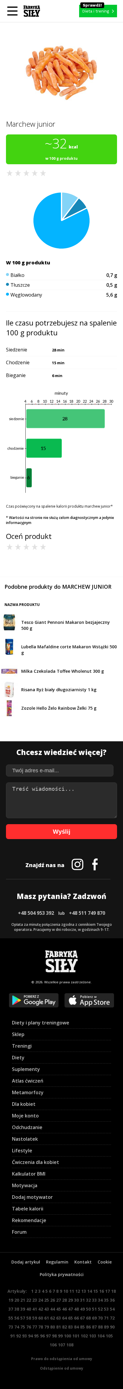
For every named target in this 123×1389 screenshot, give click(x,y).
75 (22, 1327)
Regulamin (57, 1262)
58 (28, 1318)
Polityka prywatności (62, 1274)
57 (22, 1318)
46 (64, 1309)
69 (94, 1318)
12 (77, 1291)
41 (34, 1309)
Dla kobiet (24, 1104)
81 (58, 1327)
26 (52, 1300)
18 (113, 1291)
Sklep (18, 1034)
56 (16, 1318)
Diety (18, 1057)
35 (106, 1300)
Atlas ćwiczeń (27, 1081)
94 (30, 1336)
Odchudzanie (27, 1127)
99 (60, 1336)
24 (40, 1300)
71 (106, 1318)
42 (40, 1309)
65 (70, 1318)
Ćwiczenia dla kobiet (35, 1162)
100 (67, 1336)
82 (64, 1327)
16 (101, 1291)
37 (10, 1309)
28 (64, 1300)
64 (64, 1318)
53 (106, 1309)
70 (100, 1318)
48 (76, 1309)
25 (46, 1300)
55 (10, 1318)
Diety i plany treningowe (40, 1022)
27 (58, 1300)
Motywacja (24, 1185)
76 (28, 1327)
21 (22, 1300)
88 (100, 1327)
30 (76, 1300)
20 (16, 1300)
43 (46, 1309)
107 (61, 1345)
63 (58, 1318)
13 (83, 1291)
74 (16, 1327)
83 (70, 1327)
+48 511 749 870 (87, 913)
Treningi (22, 1046)
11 (71, 1291)
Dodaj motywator (32, 1197)
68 (88, 1318)
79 (46, 1327)
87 (94, 1327)
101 (75, 1336)
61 (46, 1318)
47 (70, 1309)
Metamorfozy (28, 1092)
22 (28, 1300)
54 (112, 1309)
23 (34, 1300)
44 (52, 1309)
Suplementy (26, 1069)
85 (82, 1327)
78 (40, 1327)
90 (112, 1327)
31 (82, 1300)
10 (65, 1291)
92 (18, 1336)
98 (54, 1336)
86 (88, 1327)
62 (52, 1318)
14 (89, 1291)
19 (10, 1300)
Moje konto (25, 1115)
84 (76, 1327)
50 (88, 1309)
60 (40, 1318)
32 (88, 1300)
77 (34, 1327)
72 (112, 1318)
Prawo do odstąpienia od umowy (61, 1358)
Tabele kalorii (27, 1208)
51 (94, 1309)
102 (84, 1336)
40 (28, 1309)
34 (100, 1300)
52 (100, 1309)
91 (12, 1336)
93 (24, 1336)
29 (70, 1300)
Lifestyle (22, 1150)
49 (82, 1309)
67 (82, 1318)
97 (48, 1336)
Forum (19, 1232)
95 (36, 1336)
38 (16, 1309)
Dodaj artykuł (25, 1262)
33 (94, 1300)
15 (95, 1291)
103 (92, 1336)
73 (10, 1327)
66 (76, 1318)
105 (109, 1336)
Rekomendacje (29, 1220)
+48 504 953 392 (36, 913)
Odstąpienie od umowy (61, 1368)
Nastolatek (25, 1139)
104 (100, 1336)
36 (112, 1300)
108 (69, 1345)
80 (52, 1327)
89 (106, 1327)
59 (34, 1318)
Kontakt (83, 1262)
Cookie (105, 1262)
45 (58, 1309)
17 (107, 1291)
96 (42, 1336)
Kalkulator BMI (28, 1174)
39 (22, 1309)
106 (53, 1345)
